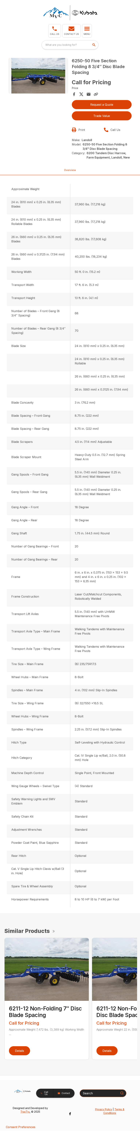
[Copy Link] (96, 94)
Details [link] (19, 1051)
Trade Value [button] (101, 116)
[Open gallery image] (38, 76)
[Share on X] (81, 94)
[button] (54, 31)
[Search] (122, 1093)
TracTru (25, 1111)
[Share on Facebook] (74, 94)
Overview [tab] (70, 170)
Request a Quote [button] (101, 104)
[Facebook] (70, 1114)
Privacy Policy (103, 1109)
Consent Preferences (20, 1127)
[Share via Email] (88, 94)
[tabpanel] (38, 76)
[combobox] (70, 44)
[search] (94, 45)
